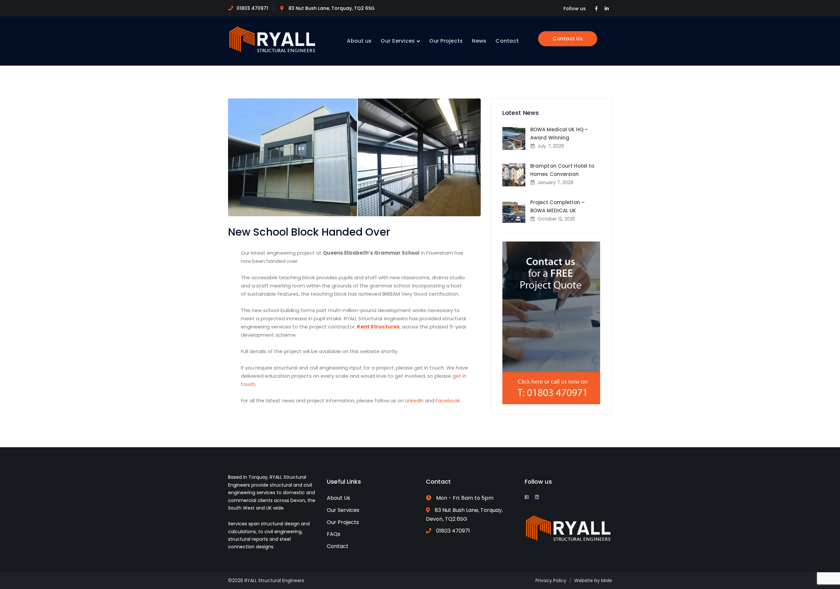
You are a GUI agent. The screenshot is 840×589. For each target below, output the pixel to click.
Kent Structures (378, 326)
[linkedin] (537, 497)
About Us (338, 498)
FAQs (333, 534)
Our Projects (343, 522)
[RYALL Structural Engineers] (272, 38)
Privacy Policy (551, 580)
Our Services (343, 510)
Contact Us (568, 38)
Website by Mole (593, 580)
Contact (337, 546)
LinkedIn (414, 400)
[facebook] (527, 497)
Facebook (448, 400)
